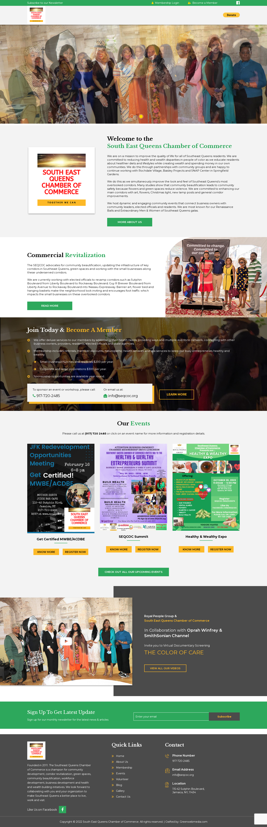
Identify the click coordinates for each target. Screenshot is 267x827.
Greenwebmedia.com (193, 821)
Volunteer (122, 779)
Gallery (120, 791)
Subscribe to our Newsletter (45, 3)
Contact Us (123, 796)
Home (120, 756)
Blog (119, 785)
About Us (122, 761)
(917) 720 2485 (95, 433)
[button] (124, 116)
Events (120, 773)
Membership (124, 767)
